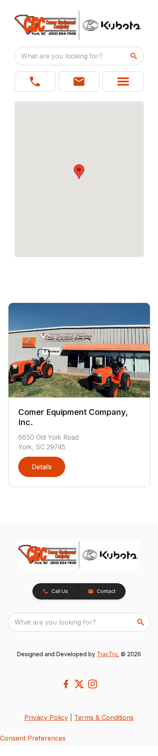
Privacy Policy (46, 717)
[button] (35, 81)
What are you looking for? (61, 56)
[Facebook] (66, 684)
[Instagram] (93, 684)
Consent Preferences (33, 738)
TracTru (107, 654)
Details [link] (42, 467)
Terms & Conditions (104, 717)
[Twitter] (79, 684)
